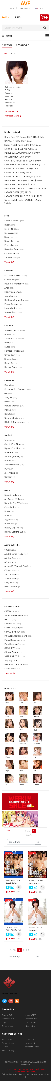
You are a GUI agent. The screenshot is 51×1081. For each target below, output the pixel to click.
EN (39, 8)
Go (38, 842)
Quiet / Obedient (14, 418)
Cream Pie (12, 279)
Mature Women (14, 405)
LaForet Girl (12, 623)
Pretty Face (12, 245)
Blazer (9, 334)
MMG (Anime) (12, 586)
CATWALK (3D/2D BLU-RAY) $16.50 (21, 168)
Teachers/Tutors (15, 338)
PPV (17, 17)
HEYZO (10, 619)
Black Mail (10, 523)
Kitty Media (11, 582)
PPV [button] (13, 53)
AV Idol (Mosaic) (13, 456)
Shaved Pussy (13, 312)
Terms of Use (7, 1026)
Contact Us (29, 1039)
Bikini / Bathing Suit (15, 531)
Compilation (12, 507)
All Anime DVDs (14, 499)
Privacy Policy (8, 1050)
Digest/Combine (14, 448)
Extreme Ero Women (17, 389)
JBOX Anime (11, 574)
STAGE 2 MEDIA (14, 631)
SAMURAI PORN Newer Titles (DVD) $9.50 (25, 164)
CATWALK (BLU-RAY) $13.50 (18, 172)
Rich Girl (9, 414)
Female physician (14, 350)
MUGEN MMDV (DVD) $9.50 (17, 156)
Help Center (24, 8)
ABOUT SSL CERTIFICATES (9, 993)
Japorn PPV (31, 1015)
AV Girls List (10, 111)
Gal (8, 393)
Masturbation (13, 308)
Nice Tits (11, 228)
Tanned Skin (12, 257)
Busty (9, 224)
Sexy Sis (10, 397)
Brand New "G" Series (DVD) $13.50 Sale (24, 137)
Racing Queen (13, 367)
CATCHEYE (12, 648)
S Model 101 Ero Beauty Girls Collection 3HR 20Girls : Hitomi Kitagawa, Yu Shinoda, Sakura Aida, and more (36, 882)
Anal (9, 287)
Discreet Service (32, 1046)
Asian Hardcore (14, 464)
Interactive (11, 440)
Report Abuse (8, 1043)
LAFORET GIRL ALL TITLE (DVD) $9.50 (23, 196)
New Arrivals (13, 495)
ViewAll (8, 262)
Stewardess (11, 359)
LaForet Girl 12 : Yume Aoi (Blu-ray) (13, 928)
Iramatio (11, 296)
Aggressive (11, 519)
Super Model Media (16, 615)
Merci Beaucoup (14, 640)
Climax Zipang (13, 652)
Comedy (9, 477)
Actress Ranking (12, 116)
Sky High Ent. (13, 660)
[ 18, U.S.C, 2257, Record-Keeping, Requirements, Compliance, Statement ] (25, 1070)
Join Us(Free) (31, 1022)
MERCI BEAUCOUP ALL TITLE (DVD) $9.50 (25, 188)
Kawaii (9, 385)
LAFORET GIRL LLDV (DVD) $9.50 (20, 149)
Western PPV (31, 1018)
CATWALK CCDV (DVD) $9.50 (18, 141)
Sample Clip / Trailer (16, 503)
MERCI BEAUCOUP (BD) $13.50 (19, 184)
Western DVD (8, 1018)
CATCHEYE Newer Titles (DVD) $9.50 (22, 160)
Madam (10, 409)
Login (10, 8)
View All (8, 673)
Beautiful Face (14, 249)
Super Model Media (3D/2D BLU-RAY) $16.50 (22, 201)
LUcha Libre (12, 668)
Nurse (9, 346)
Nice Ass (11, 233)
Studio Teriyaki (13, 627)
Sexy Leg (11, 237)
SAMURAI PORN (14, 656)
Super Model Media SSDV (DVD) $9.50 (22, 145)
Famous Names (14, 220)
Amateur (11, 452)
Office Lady (12, 355)
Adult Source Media (16, 554)
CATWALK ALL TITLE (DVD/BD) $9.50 (22, 176)
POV (8, 468)
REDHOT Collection (16, 664)
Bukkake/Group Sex (16, 300)
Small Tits (11, 241)
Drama (10, 460)
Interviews (11, 472)
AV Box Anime (12, 558)
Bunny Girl (10, 363)
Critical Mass (11, 570)
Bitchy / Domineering (16, 422)
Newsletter (30, 1026)
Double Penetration (16, 283)
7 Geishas (10, 549)
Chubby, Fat (11, 253)
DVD (4, 17)
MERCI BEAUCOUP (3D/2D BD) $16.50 (23, 180)
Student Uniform (15, 330)
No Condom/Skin (15, 275)
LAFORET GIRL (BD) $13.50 (17, 192)
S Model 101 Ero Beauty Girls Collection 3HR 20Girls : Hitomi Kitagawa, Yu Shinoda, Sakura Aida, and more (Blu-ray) (13, 881)
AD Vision (10, 562)
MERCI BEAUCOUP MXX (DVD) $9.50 (22, 152)
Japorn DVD (7, 1015)
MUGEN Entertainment (18, 635)
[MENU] (47, 36)
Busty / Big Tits (13, 527)
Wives (9, 401)
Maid (8, 342)
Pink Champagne (14, 644)
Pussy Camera (13, 304)
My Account (30, 1043)
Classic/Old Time (14, 444)
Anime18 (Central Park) (17, 566)
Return (5, 1046)
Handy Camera (13, 292)
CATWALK (11, 611)
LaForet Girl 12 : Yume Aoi (35, 928)
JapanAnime (11, 578)
